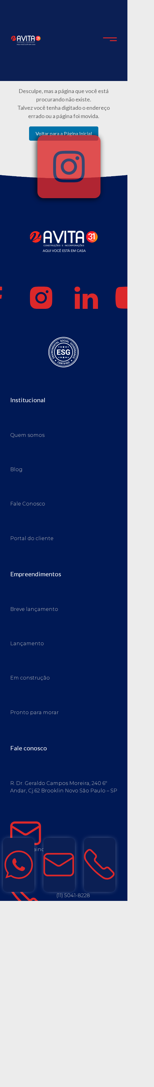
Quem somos (27, 435)
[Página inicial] (63, 255)
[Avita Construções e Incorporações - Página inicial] (26, 40)
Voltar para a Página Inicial (64, 133)
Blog (16, 469)
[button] (110, 40)
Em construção (30, 678)
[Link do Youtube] (131, 298)
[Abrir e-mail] (59, 865)
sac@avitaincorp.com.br (41, 849)
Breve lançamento (34, 609)
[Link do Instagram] (41, 298)
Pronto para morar (34, 712)
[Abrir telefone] (100, 865)
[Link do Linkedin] (86, 298)
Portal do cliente (31, 538)
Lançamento (27, 643)
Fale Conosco (27, 504)
